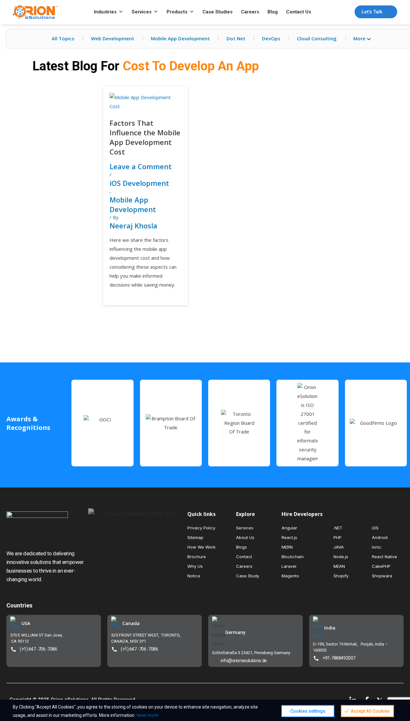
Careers (250, 12)
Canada (131, 623)
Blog (272, 12)
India (329, 628)
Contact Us (298, 12)
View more (147, 715)
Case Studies (217, 12)
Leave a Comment (141, 166)
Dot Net (235, 38)
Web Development (112, 38)
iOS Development (139, 183)
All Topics (63, 38)
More (360, 38)
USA (25, 623)
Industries (105, 12)
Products (177, 12)
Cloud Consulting (317, 38)
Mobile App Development (180, 38)
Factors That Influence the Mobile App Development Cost (145, 137)
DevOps (271, 38)
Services (142, 12)
